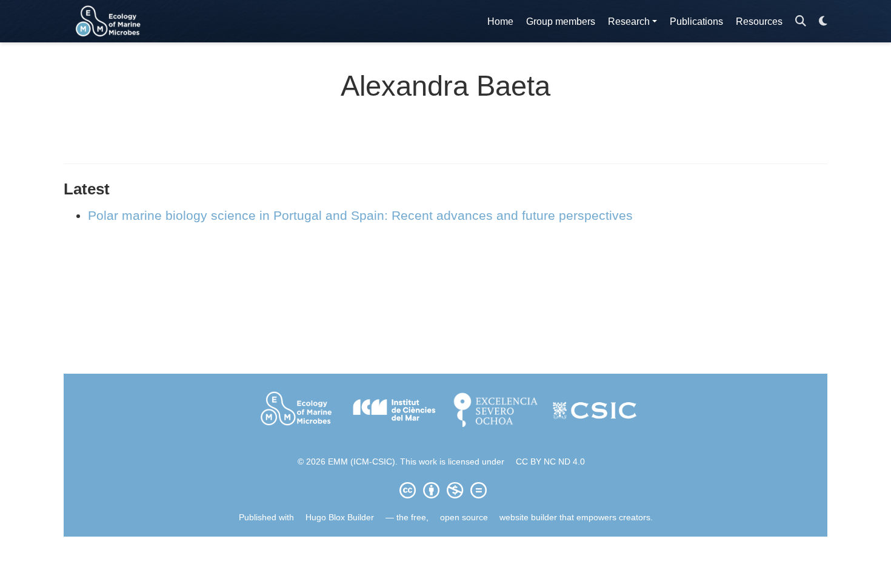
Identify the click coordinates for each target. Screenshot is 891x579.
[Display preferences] (823, 21)
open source (464, 517)
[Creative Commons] (445, 490)
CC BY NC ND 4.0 (550, 461)
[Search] (800, 21)
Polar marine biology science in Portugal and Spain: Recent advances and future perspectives (360, 215)
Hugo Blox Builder (339, 517)
